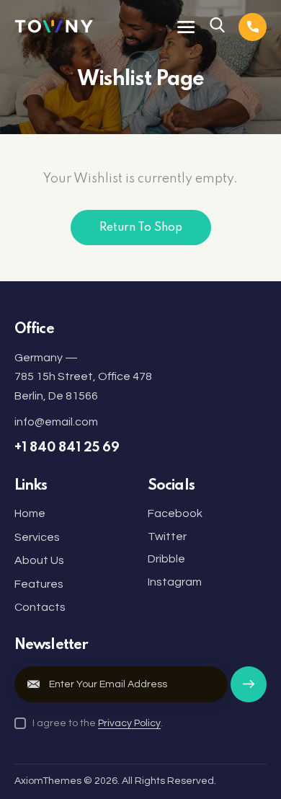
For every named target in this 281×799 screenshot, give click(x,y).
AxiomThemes (47, 781)
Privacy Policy (129, 723)
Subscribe (249, 691)
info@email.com (56, 422)
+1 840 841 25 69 (67, 447)
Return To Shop (140, 228)
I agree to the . (97, 723)
